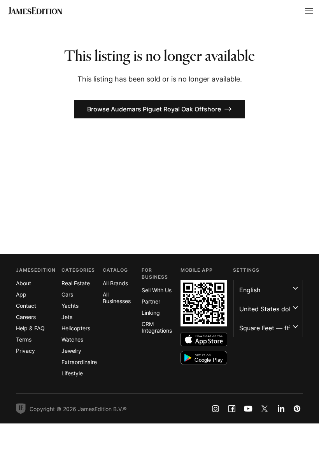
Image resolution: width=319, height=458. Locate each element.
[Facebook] (232, 409)
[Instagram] (215, 409)
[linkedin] (281, 409)
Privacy (25, 350)
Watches (72, 339)
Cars (67, 294)
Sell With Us (157, 290)
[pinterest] (297, 409)
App (21, 294)
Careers (26, 317)
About (23, 283)
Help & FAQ (30, 328)
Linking (151, 312)
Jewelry (71, 350)
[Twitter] (264, 409)
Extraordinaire (79, 362)
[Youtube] (248, 409)
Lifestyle (72, 373)
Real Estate (75, 283)
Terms (24, 339)
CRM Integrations (157, 327)
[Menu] (309, 11)
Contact (26, 305)
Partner (151, 301)
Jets (66, 317)
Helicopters (75, 328)
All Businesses (117, 297)
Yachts (70, 305)
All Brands (115, 283)
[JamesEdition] (35, 11)
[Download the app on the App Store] (204, 339)
